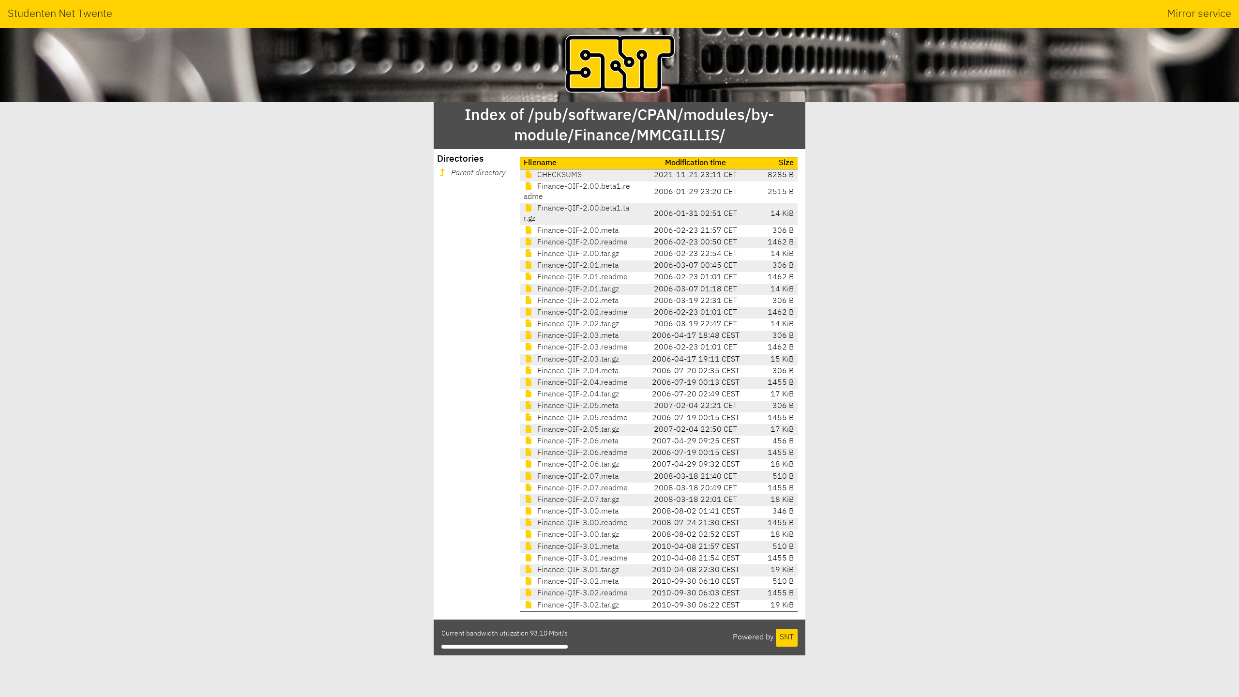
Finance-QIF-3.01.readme (581, 558)
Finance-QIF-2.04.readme (581, 383)
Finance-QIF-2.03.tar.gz (577, 360)
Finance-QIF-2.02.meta (577, 301)
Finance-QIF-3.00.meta (577, 511)
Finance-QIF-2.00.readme (581, 242)
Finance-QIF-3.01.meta (577, 547)
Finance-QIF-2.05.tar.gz (577, 430)
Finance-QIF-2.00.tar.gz (577, 254)
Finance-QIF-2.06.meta (577, 441)
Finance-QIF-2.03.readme (581, 347)
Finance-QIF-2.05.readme (581, 418)
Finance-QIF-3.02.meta (577, 582)
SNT (787, 637)
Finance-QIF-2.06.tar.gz (577, 465)
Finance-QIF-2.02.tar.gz (577, 324)
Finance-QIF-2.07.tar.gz (577, 500)
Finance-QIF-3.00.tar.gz (577, 535)
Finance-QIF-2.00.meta (577, 231)
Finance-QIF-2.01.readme (581, 277)
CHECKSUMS (558, 175)
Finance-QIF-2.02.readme (581, 313)
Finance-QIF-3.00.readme (581, 523)
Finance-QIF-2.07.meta (577, 477)
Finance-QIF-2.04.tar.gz (577, 394)
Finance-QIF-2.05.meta (577, 406)
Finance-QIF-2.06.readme (581, 453)
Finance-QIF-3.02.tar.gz (577, 605)
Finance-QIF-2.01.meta (577, 266)
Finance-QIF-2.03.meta (577, 336)
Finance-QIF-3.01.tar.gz (577, 570)
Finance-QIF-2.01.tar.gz (577, 289)
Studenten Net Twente (60, 14)
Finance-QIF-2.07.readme (581, 488)
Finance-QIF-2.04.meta (577, 371)
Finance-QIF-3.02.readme (581, 593)
